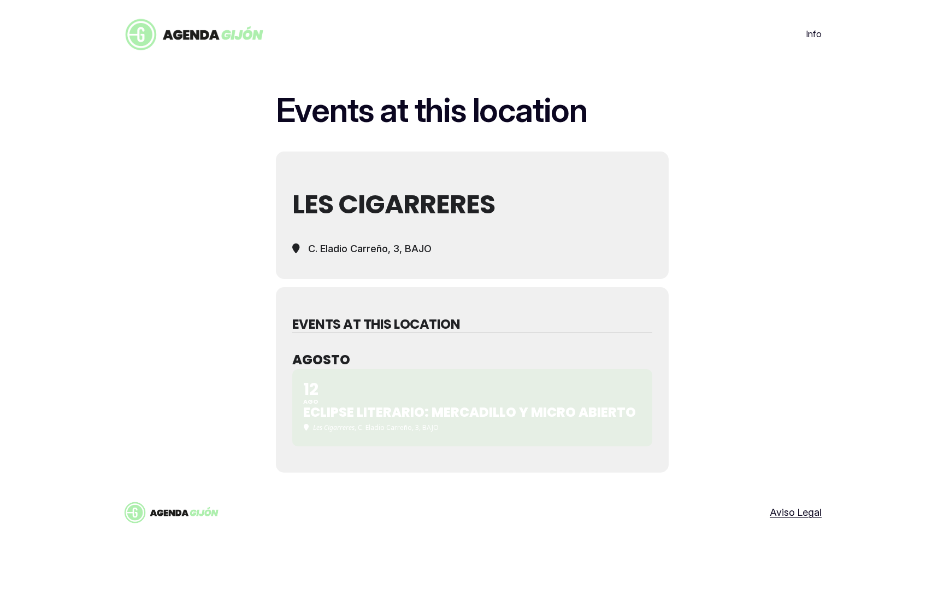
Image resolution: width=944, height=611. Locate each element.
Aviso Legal (796, 512)
